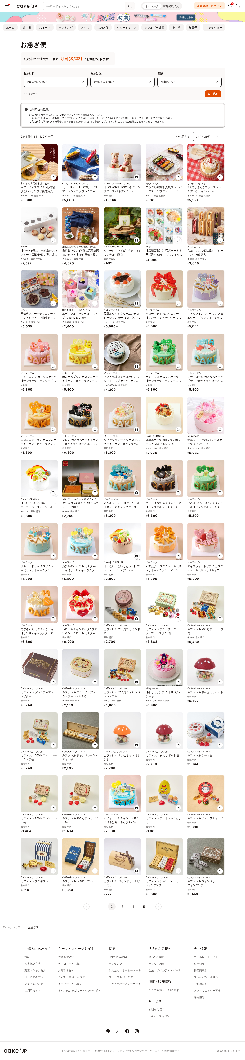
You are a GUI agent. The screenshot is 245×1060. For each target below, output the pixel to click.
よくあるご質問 (33, 983)
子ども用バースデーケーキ (125, 983)
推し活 (176, 27)
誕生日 (27, 27)
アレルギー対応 (154, 27)
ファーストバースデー (122, 977)
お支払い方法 (32, 963)
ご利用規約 (200, 983)
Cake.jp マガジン (159, 1016)
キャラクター (214, 27)
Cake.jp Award (118, 957)
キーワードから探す (70, 983)
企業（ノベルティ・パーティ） (167, 970)
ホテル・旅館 (157, 963)
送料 (27, 957)
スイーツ (44, 27)
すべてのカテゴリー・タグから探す (79, 990)
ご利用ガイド (32, 990)
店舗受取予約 (171, 6)
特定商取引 (200, 970)
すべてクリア (31, 93)
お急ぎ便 (103, 27)
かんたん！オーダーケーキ (125, 970)
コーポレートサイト (206, 957)
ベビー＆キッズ (126, 27)
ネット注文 (152, 6)
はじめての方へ (33, 977)
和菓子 (193, 27)
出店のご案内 (157, 957)
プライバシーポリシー (207, 977)
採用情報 (199, 997)
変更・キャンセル (35, 970)
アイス (85, 27)
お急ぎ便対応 (66, 957)
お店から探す (66, 970)
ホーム (10, 27)
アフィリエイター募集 (207, 990)
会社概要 (199, 963)
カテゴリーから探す (70, 963)
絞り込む (213, 93)
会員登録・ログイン (209, 5)
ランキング (66, 27)
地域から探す (157, 1009)
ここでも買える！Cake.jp (164, 990)
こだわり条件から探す (71, 977)
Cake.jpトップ (12, 927)
